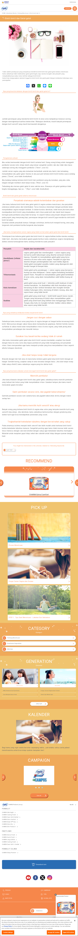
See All (72, 804)
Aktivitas (10, 649)
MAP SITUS (8, 898)
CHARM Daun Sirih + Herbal (10, 844)
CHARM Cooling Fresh (9, 815)
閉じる (56, 895)
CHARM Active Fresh (8, 835)
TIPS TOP (39, 704)
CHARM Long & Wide (8, 839)
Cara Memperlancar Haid (10, 694)
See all (39, 795)
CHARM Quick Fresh (8, 837)
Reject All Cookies (68, 932)
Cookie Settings (8, 932)
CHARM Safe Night (8, 812)
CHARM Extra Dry (7, 824)
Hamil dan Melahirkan (47, 694)
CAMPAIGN (47, 890)
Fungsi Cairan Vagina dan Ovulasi (50, 690)
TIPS (45, 894)
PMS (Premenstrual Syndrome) (11, 690)
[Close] (75, 920)
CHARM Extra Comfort (9, 819)
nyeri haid (9, 450)
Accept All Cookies (53, 932)
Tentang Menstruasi (13, 638)
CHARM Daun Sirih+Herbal (10, 817)
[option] (39, 481)
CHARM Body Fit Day (9, 822)
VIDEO (7, 894)
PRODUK (67, 8)
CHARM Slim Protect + (9, 826)
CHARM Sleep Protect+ (9, 852)
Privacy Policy (8, 926)
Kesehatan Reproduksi (14, 643)
